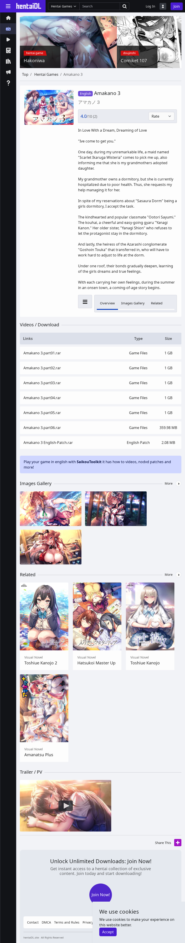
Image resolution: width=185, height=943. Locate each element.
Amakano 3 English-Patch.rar (48, 442)
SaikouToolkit (89, 461)
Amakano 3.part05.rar (42, 412)
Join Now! (101, 894)
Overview (107, 303)
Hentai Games (46, 74)
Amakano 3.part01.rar (42, 353)
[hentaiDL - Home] (28, 6)
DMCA (46, 922)
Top (25, 74)
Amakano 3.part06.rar (42, 427)
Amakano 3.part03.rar (42, 382)
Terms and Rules (66, 922)
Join (176, 6)
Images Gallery (133, 303)
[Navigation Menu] (8, 6)
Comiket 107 (134, 60)
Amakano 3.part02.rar (42, 367)
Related (156, 303)
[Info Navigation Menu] (85, 301)
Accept (108, 931)
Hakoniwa (34, 60)
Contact (33, 922)
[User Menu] (163, 6)
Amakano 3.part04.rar (42, 397)
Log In (150, 6)
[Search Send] (124, 6)
